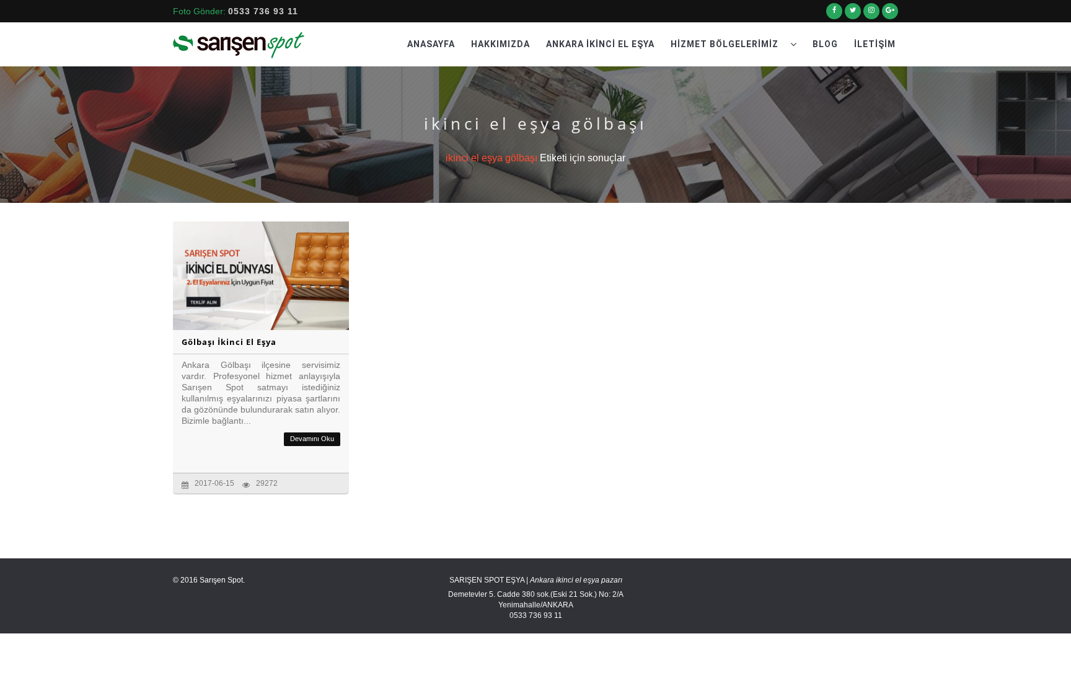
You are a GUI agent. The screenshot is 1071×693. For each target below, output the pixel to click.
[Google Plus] (890, 15)
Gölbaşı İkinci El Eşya (229, 341)
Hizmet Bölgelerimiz (726, 44)
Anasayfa (431, 44)
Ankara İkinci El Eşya (600, 44)
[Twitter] (853, 15)
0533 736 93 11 (263, 11)
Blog (825, 44)
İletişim (875, 44)
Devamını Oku (312, 438)
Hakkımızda (500, 44)
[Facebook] (834, 15)
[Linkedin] (871, 15)
